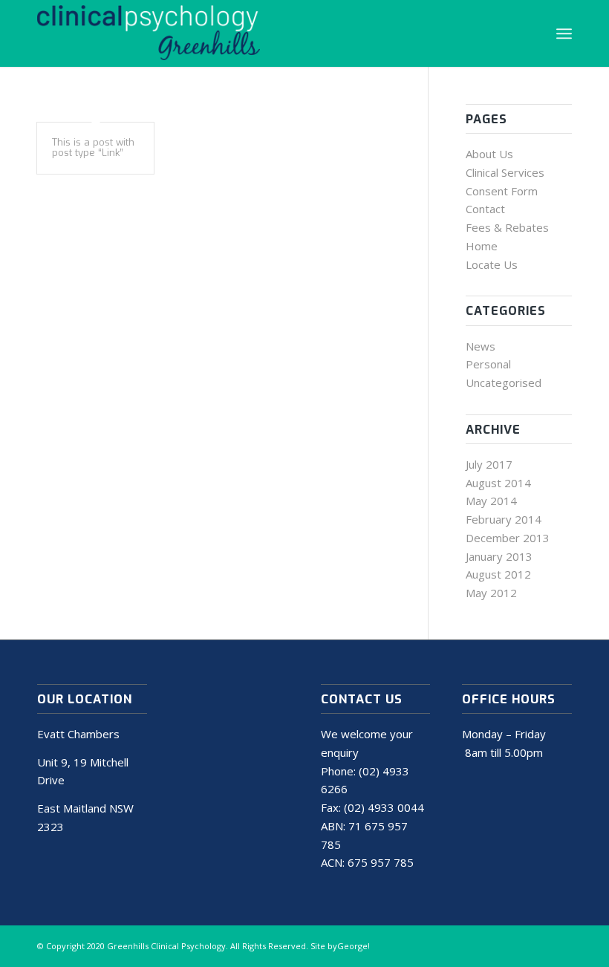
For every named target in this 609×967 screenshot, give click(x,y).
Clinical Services (505, 172)
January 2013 (499, 556)
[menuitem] (564, 33)
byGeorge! (349, 945)
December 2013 (508, 537)
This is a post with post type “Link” (93, 147)
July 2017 (489, 464)
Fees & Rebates (507, 227)
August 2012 (498, 574)
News (480, 346)
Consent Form (502, 190)
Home (482, 245)
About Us (489, 153)
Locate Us (492, 264)
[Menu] (564, 33)
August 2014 (498, 482)
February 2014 (503, 519)
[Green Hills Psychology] (148, 33)
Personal (488, 363)
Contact (485, 208)
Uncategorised (503, 382)
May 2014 (491, 500)
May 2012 (491, 592)
